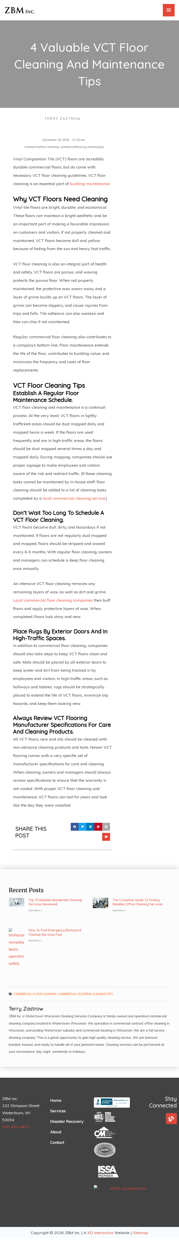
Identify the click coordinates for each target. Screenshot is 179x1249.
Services (58, 1110)
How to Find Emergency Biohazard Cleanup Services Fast (55, 932)
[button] (75, 827)
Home (55, 1100)
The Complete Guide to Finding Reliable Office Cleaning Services (138, 902)
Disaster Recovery (67, 1121)
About (55, 1131)
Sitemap (140, 1232)
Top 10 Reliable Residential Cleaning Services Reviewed (55, 902)
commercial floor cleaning (41, 147)
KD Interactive (101, 1232)
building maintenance (90, 183)
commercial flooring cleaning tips (82, 147)
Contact (57, 1142)
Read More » (35, 910)
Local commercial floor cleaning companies (53, 600)
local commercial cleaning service (74, 498)
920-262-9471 (15, 1126)
